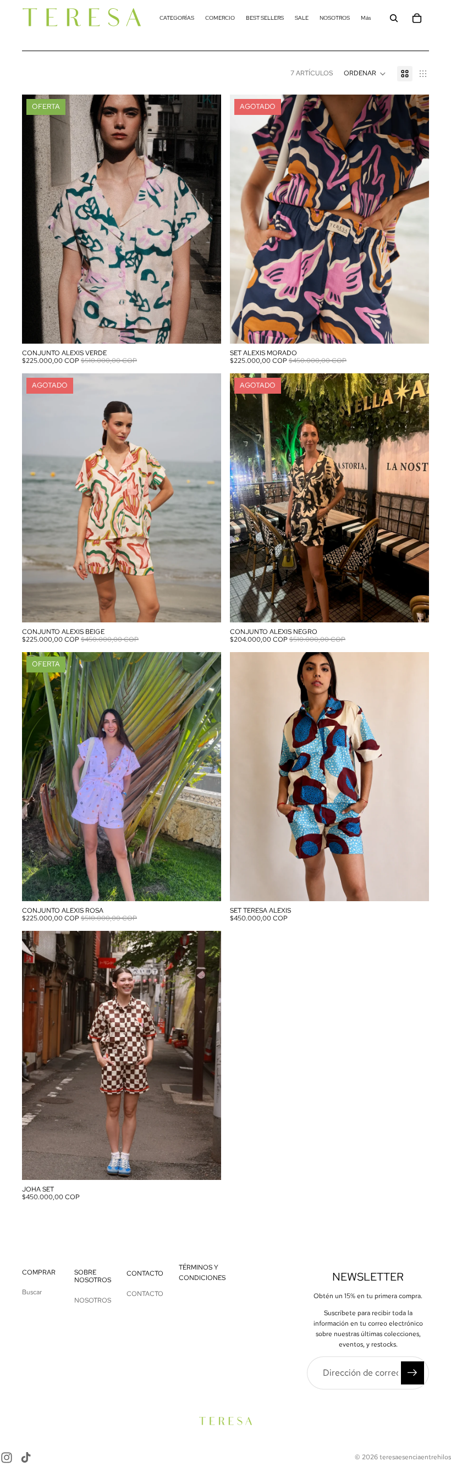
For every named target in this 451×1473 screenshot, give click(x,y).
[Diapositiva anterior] (246, 219)
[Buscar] (394, 18)
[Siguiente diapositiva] (412, 219)
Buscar (32, 1292)
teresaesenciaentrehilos (415, 1457)
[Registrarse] (412, 1372)
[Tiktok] (25, 1457)
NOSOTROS (92, 1300)
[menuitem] (366, 18)
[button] (365, 74)
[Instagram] (6, 1457)
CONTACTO (145, 1293)
